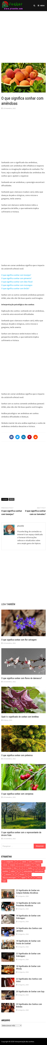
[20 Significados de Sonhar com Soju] (7, 992)
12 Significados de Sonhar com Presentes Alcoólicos (28, 904)
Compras (12, 865)
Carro (30, 862)
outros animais (39, 871)
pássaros (8, 874)
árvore (39, 878)
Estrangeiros (27, 865)
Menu (42, 5)
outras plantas (28, 871)
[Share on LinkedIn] (23, 437)
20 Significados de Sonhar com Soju (30, 991)
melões (13, 871)
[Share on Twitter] (17, 437)
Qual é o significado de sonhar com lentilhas (20, 716)
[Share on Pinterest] (29, 437)
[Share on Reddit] (35, 437)
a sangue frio (9, 862)
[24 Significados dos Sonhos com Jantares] (7, 928)
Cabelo (24, 862)
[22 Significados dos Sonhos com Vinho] (7, 979)
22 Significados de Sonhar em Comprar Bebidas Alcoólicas (27, 891)
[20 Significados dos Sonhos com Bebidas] (7, 1004)
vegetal (23, 878)
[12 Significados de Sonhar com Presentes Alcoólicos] (7, 903)
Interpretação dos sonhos (24, 1041)
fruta (12, 499)
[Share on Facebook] (11, 437)
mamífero (5, 871)
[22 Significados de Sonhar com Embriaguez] (7, 954)
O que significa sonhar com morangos (16, 285)
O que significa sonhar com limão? (15, 288)
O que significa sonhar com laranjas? (16, 275)
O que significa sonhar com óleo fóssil (16, 281)
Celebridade (38, 862)
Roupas (22, 874)
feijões (38, 865)
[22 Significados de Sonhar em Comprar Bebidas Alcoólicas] (7, 890)
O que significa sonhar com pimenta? (16, 278)
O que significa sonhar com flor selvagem (19, 639)
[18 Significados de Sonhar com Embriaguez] (7, 916)
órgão (4, 881)
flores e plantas (6, 868)
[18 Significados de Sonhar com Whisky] (7, 966)
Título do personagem (9, 878)
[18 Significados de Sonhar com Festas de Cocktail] (7, 941)
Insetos (30, 868)
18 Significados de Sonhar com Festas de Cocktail (28, 942)
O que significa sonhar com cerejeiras (17, 793)
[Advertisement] (23, 34)
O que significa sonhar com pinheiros (17, 755)
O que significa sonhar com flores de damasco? (21, 678)
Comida (4, 865)
